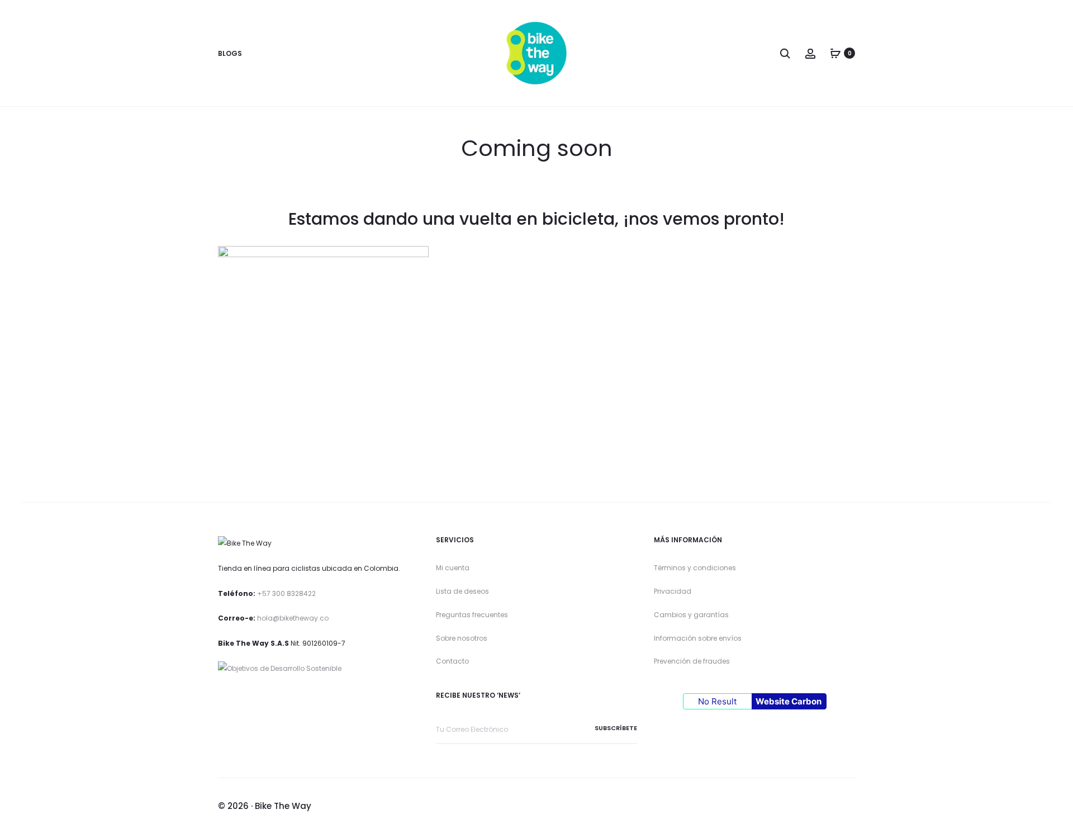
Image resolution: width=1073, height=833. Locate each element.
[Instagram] (802, 807)
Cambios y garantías (691, 614)
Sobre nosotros (461, 638)
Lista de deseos (462, 591)
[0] (835, 53)
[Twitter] (776, 807)
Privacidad (672, 591)
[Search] (785, 53)
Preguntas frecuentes (472, 614)
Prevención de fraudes (692, 661)
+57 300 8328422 (286, 593)
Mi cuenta (452, 567)
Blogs (230, 53)
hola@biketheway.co (293, 618)
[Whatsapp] (852, 807)
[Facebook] (827, 807)
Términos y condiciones (695, 567)
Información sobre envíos (698, 638)
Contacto (452, 661)
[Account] (810, 53)
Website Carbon (789, 701)
